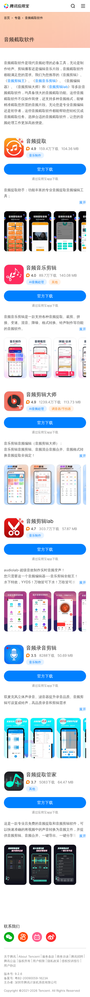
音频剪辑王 (16, 81)
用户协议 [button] (10, 965)
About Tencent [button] (29, 956)
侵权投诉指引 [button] (71, 961)
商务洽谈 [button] (63, 956)
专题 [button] (18, 18)
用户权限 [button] (39, 961)
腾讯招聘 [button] (77, 956)
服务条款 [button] (48, 956)
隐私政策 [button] (53, 961)
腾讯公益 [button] (10, 961)
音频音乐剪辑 (45, 81)
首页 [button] (7, 18)
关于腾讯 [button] (10, 956)
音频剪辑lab (58, 87)
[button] (16, 6)
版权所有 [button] (24, 961)
